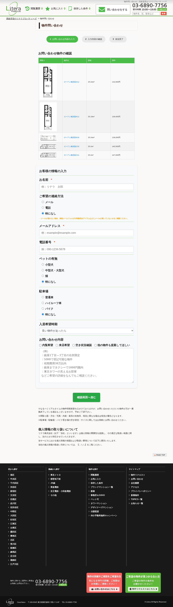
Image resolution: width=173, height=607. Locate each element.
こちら (82, 445)
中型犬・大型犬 (54, 270)
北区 (12, 540)
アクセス (135, 487)
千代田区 (14, 483)
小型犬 (49, 264)
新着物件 (135, 495)
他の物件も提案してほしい (113, 345)
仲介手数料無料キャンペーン (104, 515)
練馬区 (13, 552)
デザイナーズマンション (102, 507)
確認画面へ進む (86, 397)
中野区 (13, 511)
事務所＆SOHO (98, 495)
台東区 (13, 528)
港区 (12, 475)
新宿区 (13, 491)
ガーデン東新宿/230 (71, 146)
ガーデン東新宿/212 (71, 82)
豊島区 (13, 536)
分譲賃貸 (95, 511)
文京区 (13, 495)
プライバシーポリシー (141, 491)
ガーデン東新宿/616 (71, 137)
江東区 (13, 523)
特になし (50, 213)
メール (49, 202)
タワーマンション (99, 503)
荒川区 (13, 544)
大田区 (13, 515)
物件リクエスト (138, 475)
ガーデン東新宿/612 (71, 117)
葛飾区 (13, 560)
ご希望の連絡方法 (51, 196)
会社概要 (135, 483)
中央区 (13, 479)
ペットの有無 (48, 258)
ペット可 (95, 499)
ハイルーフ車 (53, 303)
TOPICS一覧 (136, 499)
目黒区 (13, 499)
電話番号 (47, 242)
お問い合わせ (137, 479)
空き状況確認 (84, 345)
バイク (49, 308)
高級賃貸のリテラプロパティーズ (21, 18)
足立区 (13, 556)
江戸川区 (14, 564)
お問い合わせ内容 (51, 339)
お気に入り (58, 8)
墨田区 (13, 532)
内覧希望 (47, 345)
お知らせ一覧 (137, 503)
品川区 (13, 503)
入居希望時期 (48, 324)
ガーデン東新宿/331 (71, 155)
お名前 (45, 179)
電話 (48, 207)
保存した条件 (82, 8)
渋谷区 (13, 487)
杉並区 (13, 519)
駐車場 (43, 291)
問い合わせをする (117, 9)
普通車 (49, 297)
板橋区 (13, 548)
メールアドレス (51, 226)
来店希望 (64, 345)
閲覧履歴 (37, 8)
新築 (93, 491)
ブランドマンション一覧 (102, 487)
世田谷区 (14, 507)
